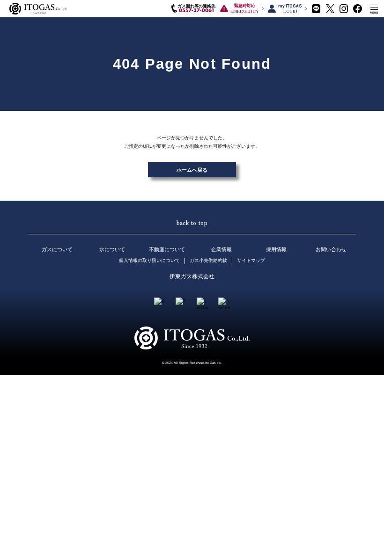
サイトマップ (251, 260)
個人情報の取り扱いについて (149, 260)
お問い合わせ (331, 249)
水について (112, 249)
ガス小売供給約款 (208, 260)
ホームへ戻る (192, 170)
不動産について (167, 249)
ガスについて (57, 249)
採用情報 (276, 249)
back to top (191, 222)
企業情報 (221, 249)
